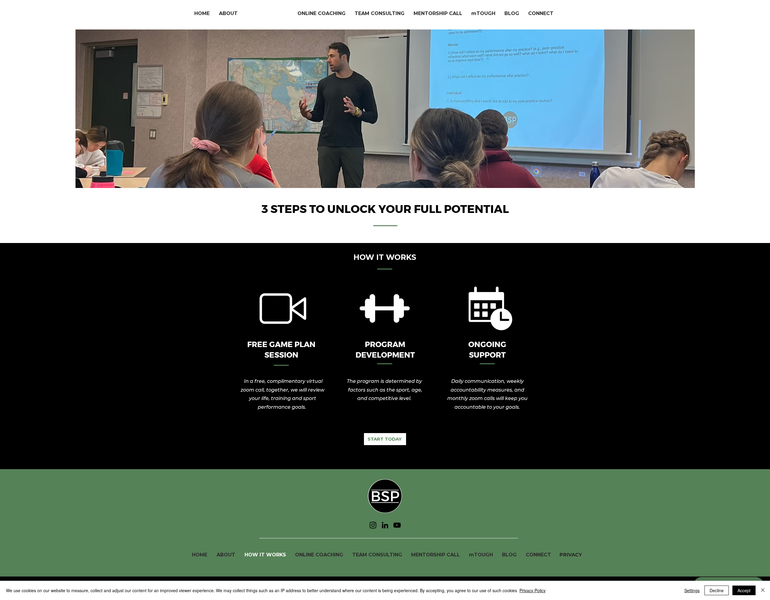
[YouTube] (397, 525)
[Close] (762, 590)
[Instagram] (372, 525)
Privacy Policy (532, 590)
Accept (744, 590)
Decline (717, 590)
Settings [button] (692, 590)
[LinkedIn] (385, 525)
